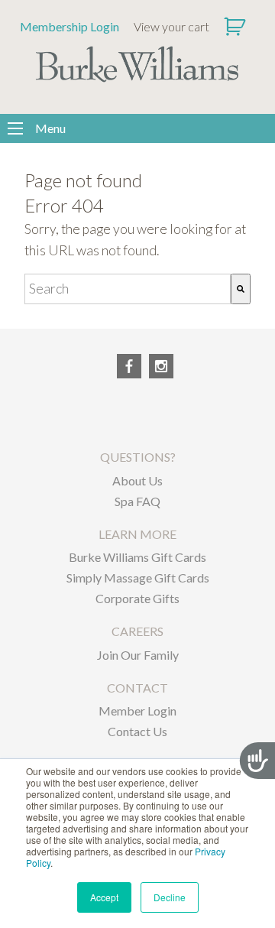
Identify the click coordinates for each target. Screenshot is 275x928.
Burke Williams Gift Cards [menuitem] (137, 557)
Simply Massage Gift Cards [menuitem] (137, 577)
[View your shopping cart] (236, 27)
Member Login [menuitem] (137, 710)
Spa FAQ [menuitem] (137, 501)
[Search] (241, 289)
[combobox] (127, 289)
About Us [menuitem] (137, 480)
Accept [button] (104, 897)
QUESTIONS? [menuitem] (138, 456)
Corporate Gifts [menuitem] (137, 598)
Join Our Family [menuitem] (138, 654)
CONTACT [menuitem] (137, 687)
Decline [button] (170, 897)
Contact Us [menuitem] (137, 731)
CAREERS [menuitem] (137, 631)
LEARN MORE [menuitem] (137, 534)
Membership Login (69, 26)
